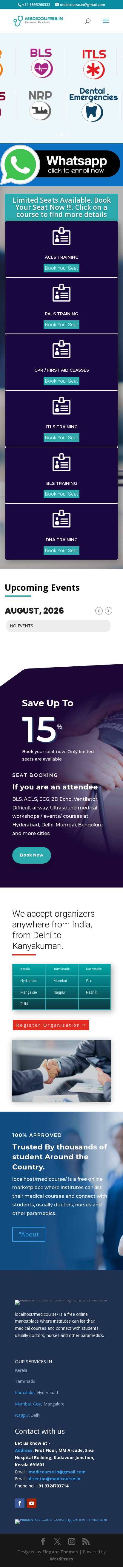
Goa (37, 1404)
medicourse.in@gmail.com (57, 1472)
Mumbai (23, 1404)
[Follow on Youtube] (31, 1503)
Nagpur (22, 1415)
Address (24, 1450)
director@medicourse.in (54, 1478)
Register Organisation (48, 1025)
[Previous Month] (99, 611)
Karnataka (25, 1392)
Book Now (31, 855)
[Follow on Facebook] (19, 1503)
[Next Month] (108, 611)
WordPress (61, 1559)
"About (29, 1234)
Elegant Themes (60, 1551)
